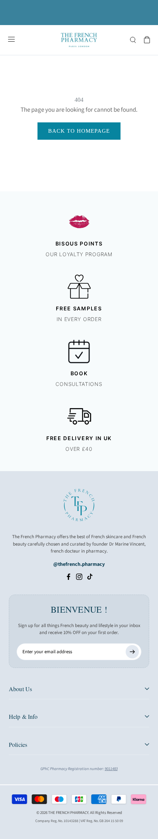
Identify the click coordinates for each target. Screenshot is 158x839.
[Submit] (132, 651)
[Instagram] (79, 576)
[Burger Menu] (11, 40)
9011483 (111, 769)
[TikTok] (90, 576)
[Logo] (79, 40)
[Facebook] (68, 576)
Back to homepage (79, 131)
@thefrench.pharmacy (79, 564)
